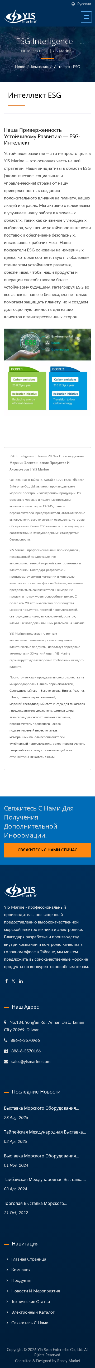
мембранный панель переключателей (37, 737)
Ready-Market (68, 1361)
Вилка (66, 690)
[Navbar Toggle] (86, 17)
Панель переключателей (55, 684)
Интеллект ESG (67, 67)
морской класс (22, 750)
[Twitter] (13, 981)
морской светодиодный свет (31, 703)
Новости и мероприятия (35, 1291)
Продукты (21, 1280)
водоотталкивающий (49, 750)
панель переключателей (37, 697)
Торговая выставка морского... (35, 1203)
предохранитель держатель (31, 710)
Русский (84, 4)
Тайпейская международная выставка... (45, 1132)
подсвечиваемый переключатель (34, 730)
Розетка (78, 690)
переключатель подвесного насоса (35, 723)
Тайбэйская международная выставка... (45, 1179)
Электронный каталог (33, 1312)
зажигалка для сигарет (26, 717)
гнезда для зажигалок (69, 703)
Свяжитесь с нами (41, 757)
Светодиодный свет (24, 690)
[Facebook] (6, 981)
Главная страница (28, 1259)
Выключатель (50, 690)
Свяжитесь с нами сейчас (47, 850)
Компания (39, 67)
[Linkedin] (21, 981)
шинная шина (64, 710)
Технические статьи (30, 1302)
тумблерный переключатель (30, 743)
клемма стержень (57, 717)
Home (20, 67)
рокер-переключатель (69, 743)
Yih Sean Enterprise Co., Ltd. (60, 1350)
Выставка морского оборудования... (41, 1108)
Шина (14, 697)
